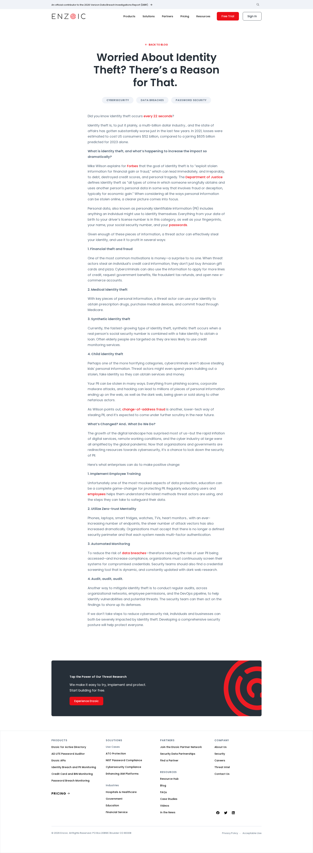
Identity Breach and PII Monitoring (73, 767)
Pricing (184, 16)
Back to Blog (158, 44)
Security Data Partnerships (177, 753)
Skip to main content (6, 7)
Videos (164, 805)
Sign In (252, 16)
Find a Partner (169, 760)
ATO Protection (116, 753)
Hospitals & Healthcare (121, 792)
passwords (178, 225)
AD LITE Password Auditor (68, 753)
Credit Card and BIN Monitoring (72, 773)
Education (112, 805)
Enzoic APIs (58, 760)
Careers (219, 760)
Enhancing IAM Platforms (122, 773)
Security (219, 753)
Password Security (191, 100)
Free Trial (228, 16)
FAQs (163, 792)
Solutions (149, 16)
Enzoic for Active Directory (68, 747)
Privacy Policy (230, 833)
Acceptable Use (252, 833)
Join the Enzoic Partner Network (181, 747)
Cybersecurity (118, 100)
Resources (203, 16)
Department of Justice (204, 177)
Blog (163, 785)
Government (114, 798)
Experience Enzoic (86, 701)
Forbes (132, 166)
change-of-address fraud (143, 409)
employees (97, 494)
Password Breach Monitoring (70, 780)
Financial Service (117, 812)
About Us (220, 747)
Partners (167, 16)
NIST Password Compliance (124, 760)
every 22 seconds (158, 116)
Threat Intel (222, 767)
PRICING (58, 793)
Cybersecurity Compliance (123, 767)
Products (129, 16)
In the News (167, 812)
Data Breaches (152, 100)
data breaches (134, 553)
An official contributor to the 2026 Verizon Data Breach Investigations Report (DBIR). (100, 4)
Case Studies (168, 798)
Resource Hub (169, 778)
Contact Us (221, 773)
